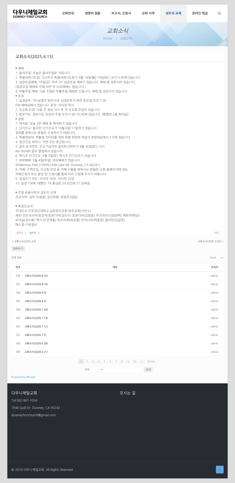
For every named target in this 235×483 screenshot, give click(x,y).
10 (134, 361)
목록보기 (18, 248)
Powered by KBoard (23, 377)
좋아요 (21, 233)
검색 (148, 369)
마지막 (151, 361)
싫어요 (34, 233)
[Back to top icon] (220, 469)
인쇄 (216, 233)
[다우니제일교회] (30, 13)
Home (107, 38)
